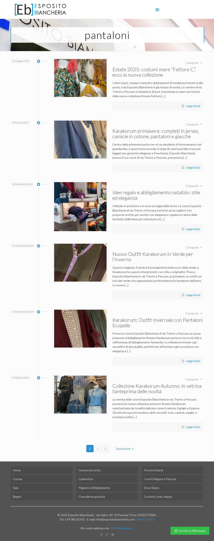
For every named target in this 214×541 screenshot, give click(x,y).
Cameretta (86, 479)
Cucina (17, 479)
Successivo (123, 448)
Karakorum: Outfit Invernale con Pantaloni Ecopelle (157, 322)
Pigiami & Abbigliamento (94, 487)
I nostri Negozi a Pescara (160, 479)
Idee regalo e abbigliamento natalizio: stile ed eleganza (156, 195)
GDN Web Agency (121, 528)
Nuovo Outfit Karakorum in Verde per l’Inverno (152, 256)
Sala (15, 487)
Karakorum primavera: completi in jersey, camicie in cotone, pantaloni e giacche (155, 133)
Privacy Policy (146, 519)
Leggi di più (193, 106)
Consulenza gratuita (92, 496)
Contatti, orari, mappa (158, 496)
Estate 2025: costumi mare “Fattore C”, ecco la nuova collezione (154, 72)
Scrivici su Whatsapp (192, 530)
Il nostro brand (153, 470)
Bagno (17, 496)
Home (17, 470)
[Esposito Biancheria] (40, 9)
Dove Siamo (151, 487)
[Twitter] (112, 534)
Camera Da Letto (90, 470)
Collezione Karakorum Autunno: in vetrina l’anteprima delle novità (157, 388)
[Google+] (107, 534)
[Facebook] (101, 534)
